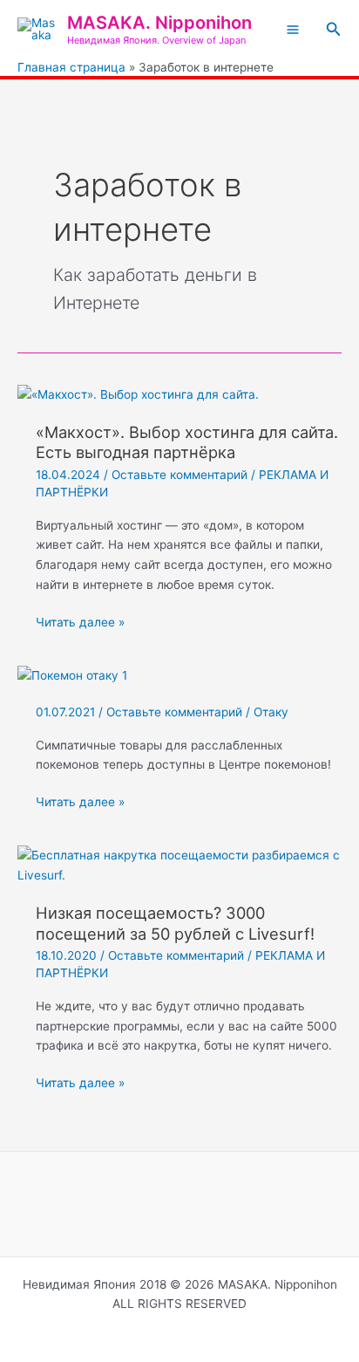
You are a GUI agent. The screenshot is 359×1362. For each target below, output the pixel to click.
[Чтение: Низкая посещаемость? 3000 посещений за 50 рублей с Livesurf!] (179, 865)
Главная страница (71, 67)
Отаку (271, 712)
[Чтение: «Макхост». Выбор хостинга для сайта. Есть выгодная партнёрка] (138, 393)
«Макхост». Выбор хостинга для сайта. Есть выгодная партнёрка (187, 442)
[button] (334, 29)
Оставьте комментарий (179, 475)
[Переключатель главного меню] (292, 30)
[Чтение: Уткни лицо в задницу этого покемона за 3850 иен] (72, 675)
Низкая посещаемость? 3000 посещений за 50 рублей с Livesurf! (175, 923)
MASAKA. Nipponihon (159, 22)
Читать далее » (80, 623)
